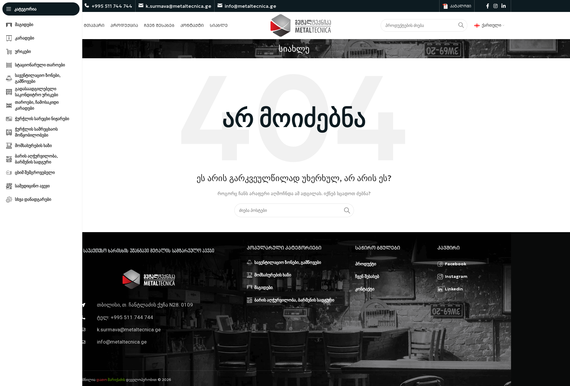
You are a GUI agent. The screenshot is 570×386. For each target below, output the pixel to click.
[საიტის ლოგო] (301, 24)
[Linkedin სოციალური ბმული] (503, 5)
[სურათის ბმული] (149, 278)
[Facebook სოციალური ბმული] (487, 5)
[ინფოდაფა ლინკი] (108, 6)
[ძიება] (347, 210)
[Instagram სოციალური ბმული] (495, 5)
